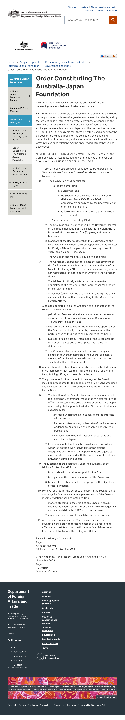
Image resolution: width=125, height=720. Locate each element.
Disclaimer (33, 705)
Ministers (83, 7)
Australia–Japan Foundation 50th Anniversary (18, 208)
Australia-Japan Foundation (23, 65)
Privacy (22, 705)
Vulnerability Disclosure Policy (92, 705)
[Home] (34, 13)
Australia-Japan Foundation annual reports (20, 171)
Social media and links (18, 195)
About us (72, 7)
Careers (100, 10)
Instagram (19, 656)
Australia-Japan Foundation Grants (15, 95)
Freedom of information (65, 705)
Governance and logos (58, 65)
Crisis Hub (88, 10)
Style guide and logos (20, 184)
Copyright (12, 705)
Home (11, 62)
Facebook (18, 651)
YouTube (18, 660)
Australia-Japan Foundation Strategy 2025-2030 (20, 135)
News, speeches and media (103, 7)
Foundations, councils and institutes (65, 62)
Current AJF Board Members (19, 109)
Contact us (112, 10)
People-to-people (30, 62)
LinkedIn (18, 665)
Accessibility (46, 705)
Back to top (114, 715)
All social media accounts (17, 667)
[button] (108, 56)
